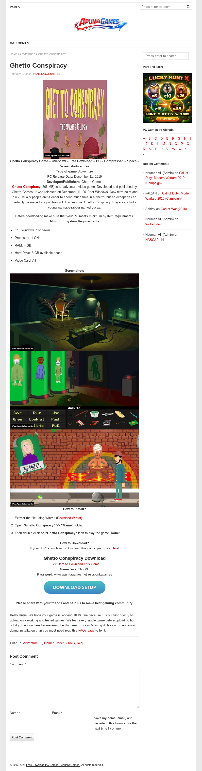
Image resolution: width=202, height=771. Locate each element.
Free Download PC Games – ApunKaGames (53, 764)
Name (15, 713)
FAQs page (86, 630)
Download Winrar (69, 518)
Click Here (110, 548)
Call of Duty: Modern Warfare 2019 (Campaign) (166, 178)
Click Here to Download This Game (75, 564)
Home (13, 54)
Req (80, 643)
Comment (18, 664)
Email (57, 713)
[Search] (188, 6)
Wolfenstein (153, 224)
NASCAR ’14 (154, 240)
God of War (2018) (174, 209)
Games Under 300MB (59, 643)
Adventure (27, 54)
